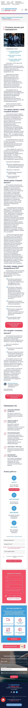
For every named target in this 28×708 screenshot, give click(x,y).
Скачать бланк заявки (10, 646)
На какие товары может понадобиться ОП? (15, 60)
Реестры (3, 3)
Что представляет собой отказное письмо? (15, 52)
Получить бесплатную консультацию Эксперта (14, 325)
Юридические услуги (5, 4)
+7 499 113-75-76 (14, 701)
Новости (3, 1)
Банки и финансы (16, 4)
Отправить (14, 676)
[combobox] (14, 669)
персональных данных (20, 673)
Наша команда (10, 3)
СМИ (12, 1)
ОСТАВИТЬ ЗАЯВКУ (14, 489)
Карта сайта (14, 689)
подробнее (14, 639)
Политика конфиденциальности (14, 687)
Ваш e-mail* (4, 661)
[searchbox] (7, 669)
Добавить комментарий (14, 561)
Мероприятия (18, 1)
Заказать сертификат (14, 598)
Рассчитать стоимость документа (14, 396)
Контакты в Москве (19, 3)
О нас (8, 1)
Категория (3, 667)
